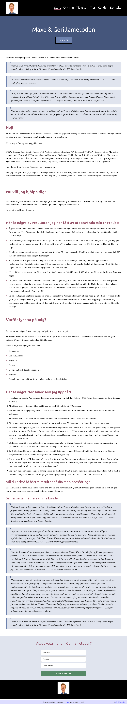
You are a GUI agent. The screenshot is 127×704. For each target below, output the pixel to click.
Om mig (68, 7)
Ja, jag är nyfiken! (63, 673)
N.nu (67, 702)
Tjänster (81, 7)
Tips (92, 7)
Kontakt (115, 7)
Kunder (103, 7)
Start (57, 7)
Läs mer (64, 40)
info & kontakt (120, 702)
